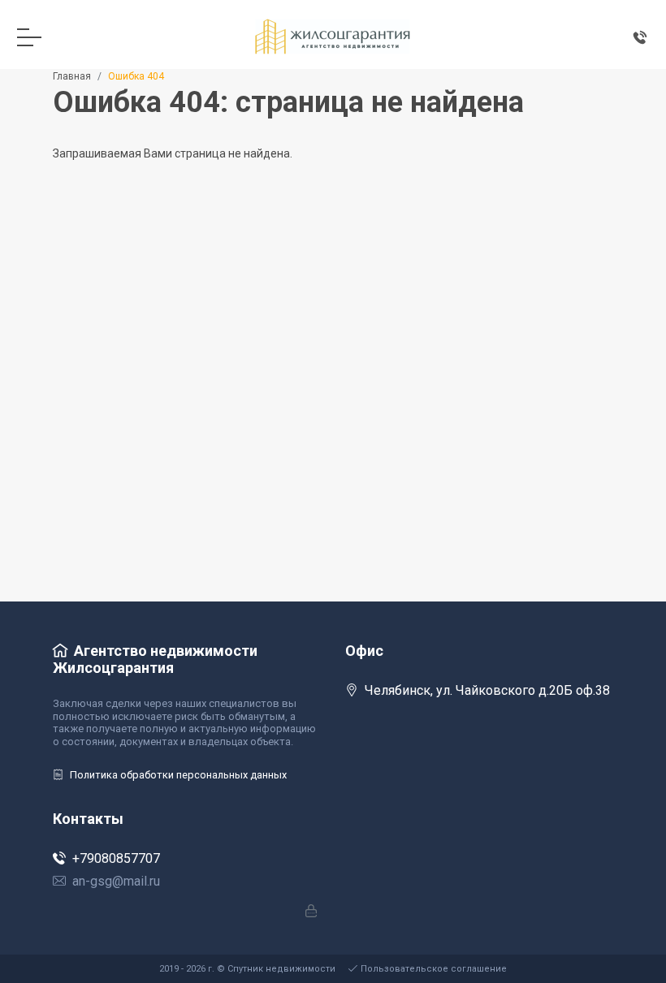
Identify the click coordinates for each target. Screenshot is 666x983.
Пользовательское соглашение (434, 969)
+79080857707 (116, 858)
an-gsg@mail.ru (116, 881)
